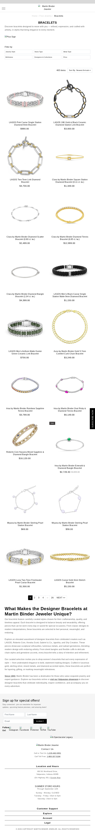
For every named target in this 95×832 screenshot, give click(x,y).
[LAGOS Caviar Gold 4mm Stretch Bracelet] (69, 556)
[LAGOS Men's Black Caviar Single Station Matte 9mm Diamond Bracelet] (69, 270)
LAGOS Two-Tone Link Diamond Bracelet (25, 181)
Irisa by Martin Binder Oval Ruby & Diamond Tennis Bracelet (70, 409)
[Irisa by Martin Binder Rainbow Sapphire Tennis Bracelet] (25, 385)
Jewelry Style (10, 52)
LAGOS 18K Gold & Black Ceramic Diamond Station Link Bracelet (69, 123)
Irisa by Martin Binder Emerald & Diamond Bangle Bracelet (70, 467)
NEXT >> (61, 598)
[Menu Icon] (3, 9)
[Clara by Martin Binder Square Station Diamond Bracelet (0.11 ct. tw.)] (69, 156)
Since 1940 (10, 676)
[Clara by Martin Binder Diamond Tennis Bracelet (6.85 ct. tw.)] (69, 213)
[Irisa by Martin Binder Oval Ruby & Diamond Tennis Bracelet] (69, 385)
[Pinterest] (34, 729)
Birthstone (9, 57)
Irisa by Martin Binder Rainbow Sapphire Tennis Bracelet (25, 409)
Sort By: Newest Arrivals (79, 70)
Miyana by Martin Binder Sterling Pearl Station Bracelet (25, 524)
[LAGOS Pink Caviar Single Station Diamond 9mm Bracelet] (25, 99)
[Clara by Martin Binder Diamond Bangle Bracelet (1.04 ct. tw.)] (25, 270)
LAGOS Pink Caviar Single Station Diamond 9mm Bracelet (25, 123)
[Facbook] (24, 729)
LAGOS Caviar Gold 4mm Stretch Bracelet (69, 581)
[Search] (81, 8)
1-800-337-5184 (53, 756)
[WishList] (86, 8)
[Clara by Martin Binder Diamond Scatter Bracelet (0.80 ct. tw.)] (25, 213)
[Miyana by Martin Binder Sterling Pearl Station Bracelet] (25, 499)
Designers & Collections (43, 57)
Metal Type (67, 52)
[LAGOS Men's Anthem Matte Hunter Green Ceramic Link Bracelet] (25, 328)
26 (52, 598)
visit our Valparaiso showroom (64, 679)
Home (34, 16)
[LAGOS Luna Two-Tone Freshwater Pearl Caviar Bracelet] (25, 556)
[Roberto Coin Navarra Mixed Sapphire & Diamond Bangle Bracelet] (25, 435)
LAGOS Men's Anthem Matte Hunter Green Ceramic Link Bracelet (25, 352)
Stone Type (39, 52)
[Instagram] (13, 729)
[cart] (92, 8)
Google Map (55, 778)
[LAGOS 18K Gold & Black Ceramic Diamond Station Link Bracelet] (69, 99)
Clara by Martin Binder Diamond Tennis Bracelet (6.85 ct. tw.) (69, 238)
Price (65, 57)
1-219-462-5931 (54, 753)
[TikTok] (43, 729)
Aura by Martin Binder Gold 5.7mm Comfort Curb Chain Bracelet (70, 352)
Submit (40, 721)
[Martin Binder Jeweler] (47, 745)
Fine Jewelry (46, 16)
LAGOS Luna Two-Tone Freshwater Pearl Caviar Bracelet (25, 581)
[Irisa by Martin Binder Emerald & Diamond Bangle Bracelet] (69, 442)
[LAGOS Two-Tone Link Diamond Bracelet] (25, 156)
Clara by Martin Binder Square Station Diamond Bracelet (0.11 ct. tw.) (70, 181)
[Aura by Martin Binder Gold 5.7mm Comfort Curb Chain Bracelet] (69, 328)
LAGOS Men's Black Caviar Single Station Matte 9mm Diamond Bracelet (69, 295)
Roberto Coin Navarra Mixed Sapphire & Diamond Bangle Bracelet (25, 453)
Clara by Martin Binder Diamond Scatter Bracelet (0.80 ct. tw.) (25, 238)
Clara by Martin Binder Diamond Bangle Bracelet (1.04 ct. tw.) (25, 295)
